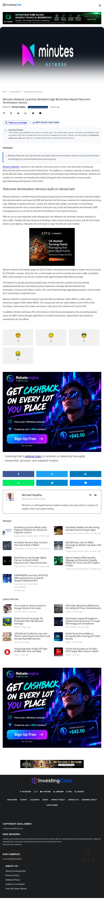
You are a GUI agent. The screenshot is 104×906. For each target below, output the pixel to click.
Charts (23, 800)
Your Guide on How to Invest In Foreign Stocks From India (30, 606)
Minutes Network (11, 167)
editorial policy (33, 456)
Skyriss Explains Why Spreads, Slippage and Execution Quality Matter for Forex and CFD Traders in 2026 (83, 561)
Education (12, 800)
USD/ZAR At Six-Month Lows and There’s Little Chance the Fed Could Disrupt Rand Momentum (32, 636)
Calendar (34, 800)
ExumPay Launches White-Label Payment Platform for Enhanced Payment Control (30, 530)
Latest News (52, 805)
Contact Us (73, 800)
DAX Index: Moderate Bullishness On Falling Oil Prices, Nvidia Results (83, 606)
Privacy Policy (58, 800)
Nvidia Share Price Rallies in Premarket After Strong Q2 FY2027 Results (83, 636)
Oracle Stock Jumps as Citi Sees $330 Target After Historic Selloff (82, 650)
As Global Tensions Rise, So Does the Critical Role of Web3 (31, 543)
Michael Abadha (32, 495)
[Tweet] (11, 113)
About (45, 800)
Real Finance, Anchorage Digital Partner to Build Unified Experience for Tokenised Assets (30, 560)
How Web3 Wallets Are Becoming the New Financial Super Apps (82, 528)
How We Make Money (16, 888)
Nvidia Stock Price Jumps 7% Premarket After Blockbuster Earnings (28, 621)
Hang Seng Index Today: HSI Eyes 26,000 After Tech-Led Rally (30, 650)
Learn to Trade (20, 612)
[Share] (4, 113)
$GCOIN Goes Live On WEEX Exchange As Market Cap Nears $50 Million (83, 545)
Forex (16, 642)
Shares (17, 627)
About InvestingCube (16, 871)
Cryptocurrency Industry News (38, 107)
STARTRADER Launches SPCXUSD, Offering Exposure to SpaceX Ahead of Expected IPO (31, 578)
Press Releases (20, 587)
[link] (12, 5)
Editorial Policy (89, 800)
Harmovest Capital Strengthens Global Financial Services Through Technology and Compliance (83, 621)
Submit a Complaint (15, 884)
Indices (68, 612)
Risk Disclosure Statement (12, 844)
